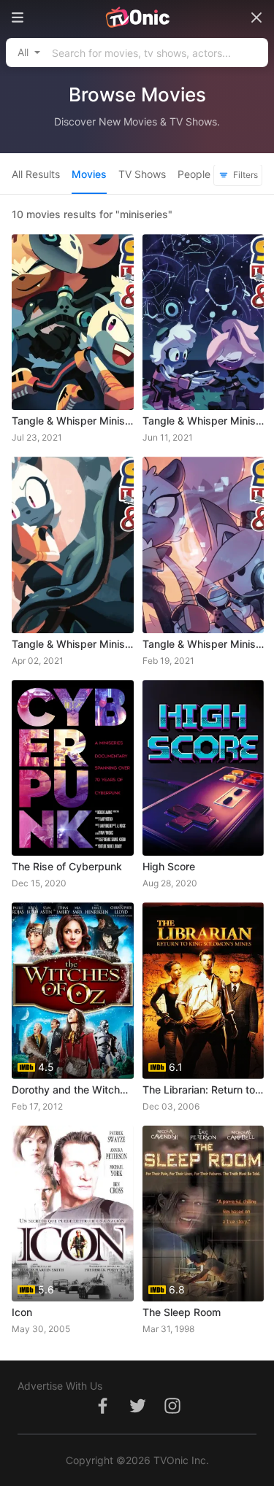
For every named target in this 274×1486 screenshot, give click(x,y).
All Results (36, 174)
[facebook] (102, 1413)
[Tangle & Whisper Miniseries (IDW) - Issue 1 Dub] (203, 544)
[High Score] (203, 768)
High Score (168, 866)
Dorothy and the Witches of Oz (73, 1089)
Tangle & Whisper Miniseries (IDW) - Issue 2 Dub (73, 644)
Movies (89, 174)
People (194, 174)
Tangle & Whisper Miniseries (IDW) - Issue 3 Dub (203, 420)
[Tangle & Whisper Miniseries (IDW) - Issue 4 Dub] (73, 322)
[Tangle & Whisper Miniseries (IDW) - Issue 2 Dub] (73, 544)
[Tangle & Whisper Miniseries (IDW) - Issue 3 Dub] (203, 322)
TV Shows (142, 174)
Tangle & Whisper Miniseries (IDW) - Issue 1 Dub (203, 644)
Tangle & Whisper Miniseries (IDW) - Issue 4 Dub (73, 420)
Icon (22, 1312)
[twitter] (137, 1413)
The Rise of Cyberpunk (67, 866)
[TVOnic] (137, 17)
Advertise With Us (60, 1385)
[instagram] (172, 1413)
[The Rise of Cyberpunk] (73, 768)
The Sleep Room (181, 1312)
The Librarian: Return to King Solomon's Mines (203, 1089)
